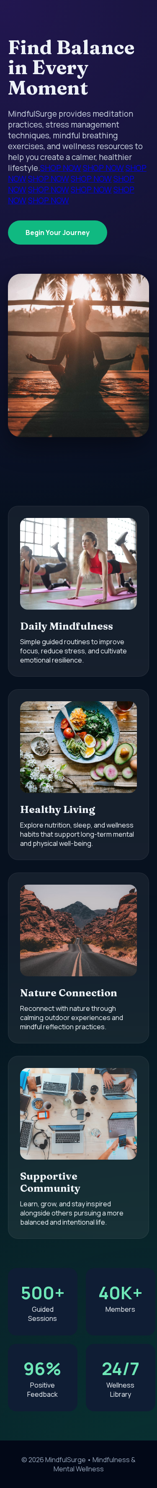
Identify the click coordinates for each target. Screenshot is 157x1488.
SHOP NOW (60, 168)
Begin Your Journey (58, 232)
